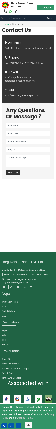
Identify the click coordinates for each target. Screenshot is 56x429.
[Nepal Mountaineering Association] (6, 399)
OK (28, 424)
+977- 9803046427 (33, 62)
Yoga (4, 315)
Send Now (13, 172)
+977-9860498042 (14, 62)
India (4, 335)
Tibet (4, 339)
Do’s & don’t (7, 372)
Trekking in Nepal (10, 301)
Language (44, 7)
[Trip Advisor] (48, 399)
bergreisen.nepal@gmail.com (20, 80)
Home (6, 24)
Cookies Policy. (25, 417)
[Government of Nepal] (16, 399)
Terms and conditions (12, 377)
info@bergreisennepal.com (18, 77)
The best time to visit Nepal (15, 368)
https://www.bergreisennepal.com (21, 95)
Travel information (10, 363)
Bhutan (5, 344)
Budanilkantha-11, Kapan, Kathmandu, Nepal (28, 48)
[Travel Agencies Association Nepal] (37, 399)
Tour (4, 306)
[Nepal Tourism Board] (27, 399)
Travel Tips (7, 358)
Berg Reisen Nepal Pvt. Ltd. (22, 4)
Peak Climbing (8, 310)
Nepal (4, 330)
